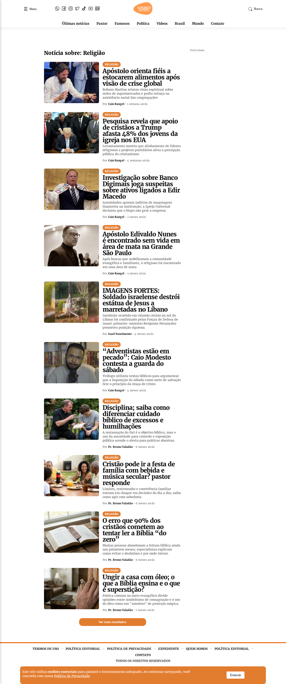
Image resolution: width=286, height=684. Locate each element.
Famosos (122, 23)
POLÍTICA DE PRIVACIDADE (129, 649)
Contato (217, 23)
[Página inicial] (143, 14)
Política (143, 23)
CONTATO (143, 655)
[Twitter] (77, 9)
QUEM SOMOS (197, 649)
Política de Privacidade (72, 676)
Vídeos (162, 23)
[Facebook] (64, 9)
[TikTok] (84, 9)
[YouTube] (90, 9)
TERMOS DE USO (46, 649)
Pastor (102, 23)
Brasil (180, 23)
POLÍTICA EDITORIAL (83, 649)
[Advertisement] (223, 121)
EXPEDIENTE (168, 649)
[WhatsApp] (57, 9)
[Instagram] (70, 9)
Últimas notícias (75, 23)
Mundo (198, 23)
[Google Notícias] (97, 9)
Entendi (235, 675)
